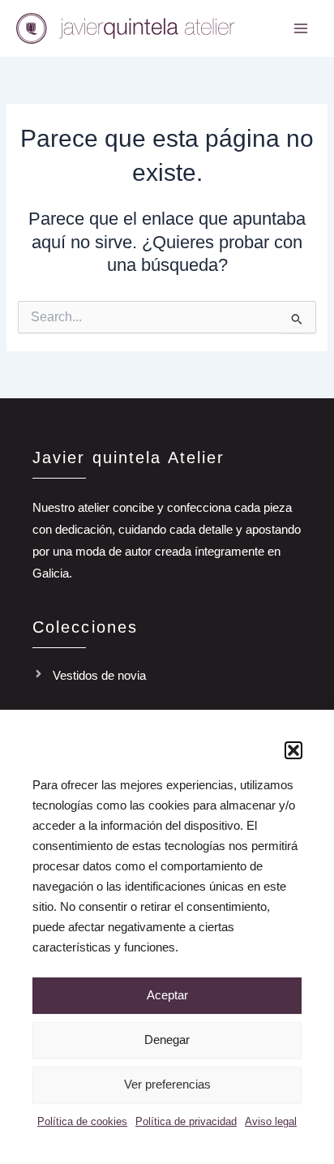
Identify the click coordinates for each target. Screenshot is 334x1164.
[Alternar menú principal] (301, 28)
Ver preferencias (167, 1084)
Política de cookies (82, 1121)
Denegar (167, 1039)
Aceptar (167, 995)
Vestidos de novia (99, 675)
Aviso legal (271, 1121)
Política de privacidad (186, 1121)
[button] (293, 750)
